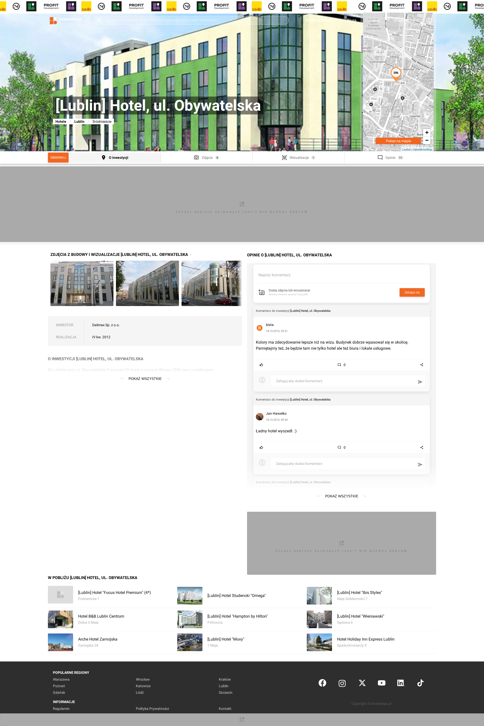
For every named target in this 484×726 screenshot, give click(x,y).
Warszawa (61, 679)
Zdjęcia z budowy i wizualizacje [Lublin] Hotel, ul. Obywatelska (119, 254)
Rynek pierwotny (320, 20)
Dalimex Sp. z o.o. (106, 325)
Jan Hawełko (276, 413)
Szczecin (225, 692)
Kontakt (225, 709)
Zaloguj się (412, 292)
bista (270, 325)
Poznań (59, 686)
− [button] (427, 140)
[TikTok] (420, 684)
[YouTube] (381, 684)
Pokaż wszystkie (145, 379)
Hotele (60, 121)
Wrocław (143, 679)
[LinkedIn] (401, 684)
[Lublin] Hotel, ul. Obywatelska (310, 311)
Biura (351, 20)
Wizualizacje (299, 158)
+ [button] (427, 132)
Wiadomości (404, 20)
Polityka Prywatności (152, 709)
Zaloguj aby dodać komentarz (299, 381)
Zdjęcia (207, 158)
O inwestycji (118, 158)
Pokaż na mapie (398, 141)
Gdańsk (59, 692)
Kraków (225, 679)
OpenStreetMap (422, 149)
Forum (375, 20)
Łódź (140, 692)
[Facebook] (322, 684)
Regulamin (61, 709)
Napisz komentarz (274, 275)
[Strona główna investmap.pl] (65, 20)
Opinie (390, 158)
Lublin (79, 121)
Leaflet (406, 149)
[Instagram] (342, 684)
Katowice (143, 686)
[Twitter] (362, 684)
